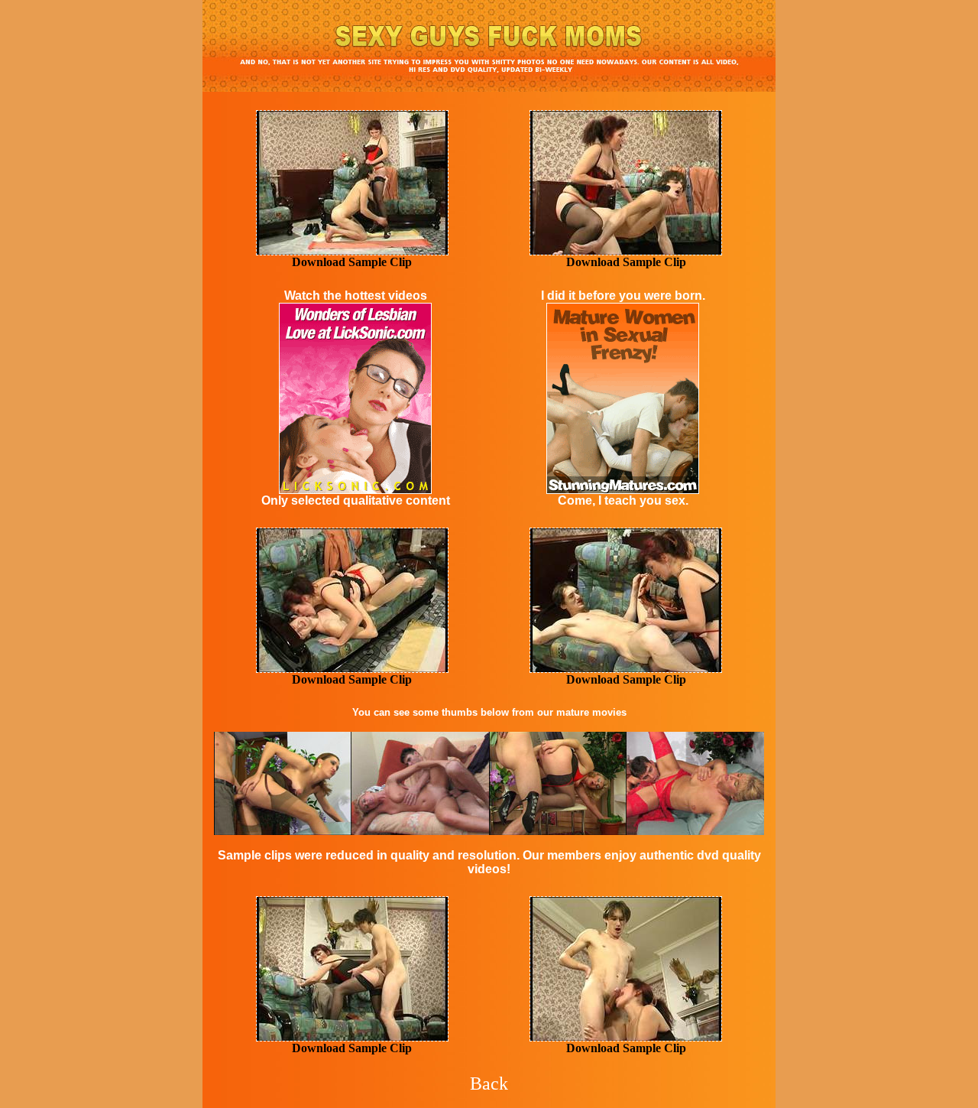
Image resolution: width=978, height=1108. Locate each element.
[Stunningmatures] (489, 87)
